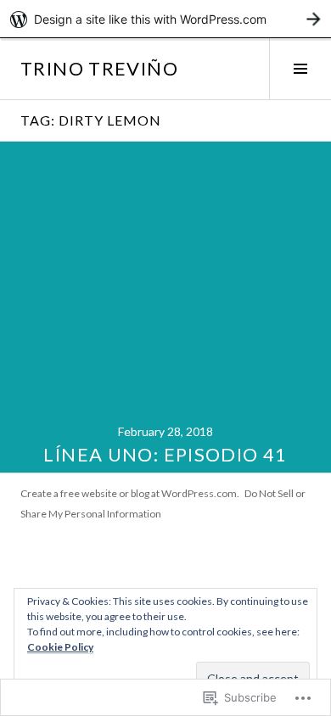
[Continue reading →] (165, 307)
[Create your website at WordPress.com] (165, 19)
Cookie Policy (60, 646)
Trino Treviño (99, 68)
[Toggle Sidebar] (300, 68)
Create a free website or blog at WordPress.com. (129, 493)
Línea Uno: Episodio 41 (165, 454)
